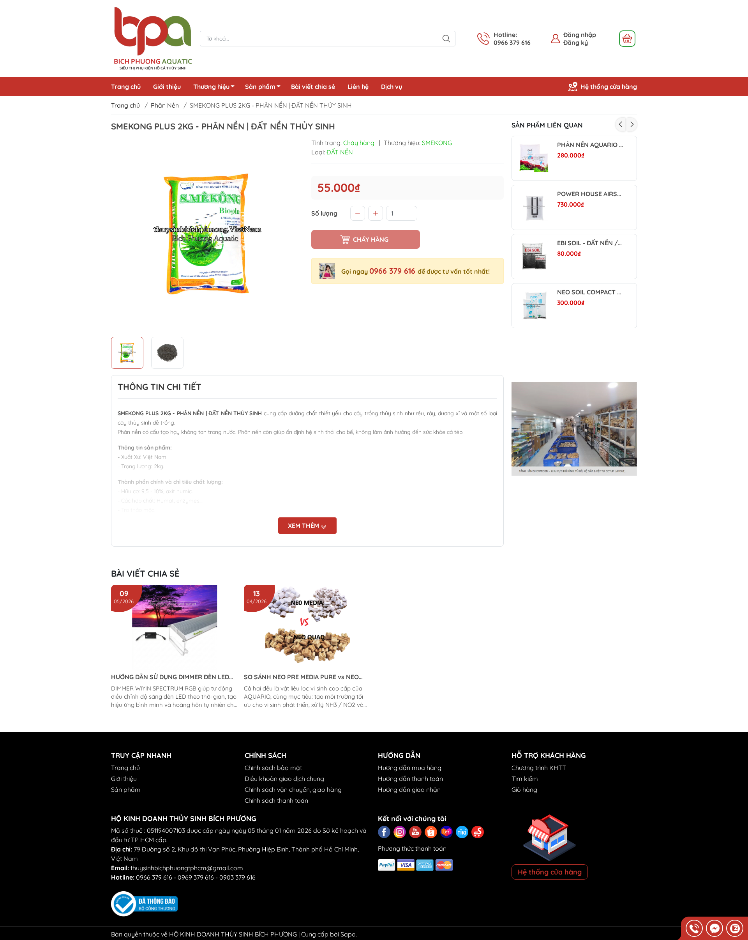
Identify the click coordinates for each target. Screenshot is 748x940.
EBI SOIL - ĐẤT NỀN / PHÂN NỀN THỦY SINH (590, 243)
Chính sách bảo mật (273, 768)
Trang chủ (126, 86)
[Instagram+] (399, 832)
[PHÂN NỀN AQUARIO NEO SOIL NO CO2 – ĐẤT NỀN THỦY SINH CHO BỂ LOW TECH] (534, 158)
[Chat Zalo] (734, 928)
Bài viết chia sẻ (313, 86)
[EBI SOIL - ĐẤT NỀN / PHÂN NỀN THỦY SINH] (534, 256)
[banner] (574, 429)
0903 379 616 (237, 877)
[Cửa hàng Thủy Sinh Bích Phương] (151, 38)
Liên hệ (358, 86)
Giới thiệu (167, 86)
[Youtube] (415, 832)
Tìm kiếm (525, 778)
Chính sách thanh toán (276, 800)
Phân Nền (165, 105)
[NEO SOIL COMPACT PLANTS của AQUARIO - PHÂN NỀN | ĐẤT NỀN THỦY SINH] (534, 306)
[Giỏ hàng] (627, 39)
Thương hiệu (211, 86)
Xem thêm (304, 525)
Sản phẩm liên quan (547, 125)
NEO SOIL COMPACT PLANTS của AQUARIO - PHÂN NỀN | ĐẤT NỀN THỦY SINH (590, 292)
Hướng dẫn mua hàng (409, 768)
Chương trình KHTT (539, 768)
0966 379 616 (393, 271)
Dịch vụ (391, 86)
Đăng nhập (579, 35)
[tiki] (462, 832)
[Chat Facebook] (714, 928)
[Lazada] (446, 832)
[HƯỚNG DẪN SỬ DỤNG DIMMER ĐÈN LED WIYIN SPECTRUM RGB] (174, 627)
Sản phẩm (260, 86)
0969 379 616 (196, 877)
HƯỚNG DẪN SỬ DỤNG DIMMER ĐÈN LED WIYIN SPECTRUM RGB (170, 677)
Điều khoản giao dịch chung (284, 778)
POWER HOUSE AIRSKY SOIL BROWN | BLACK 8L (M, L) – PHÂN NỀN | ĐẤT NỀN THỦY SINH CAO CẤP (590, 194)
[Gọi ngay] (694, 928)
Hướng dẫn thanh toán (410, 778)
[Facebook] (384, 832)
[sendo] (477, 832)
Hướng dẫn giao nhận (409, 789)
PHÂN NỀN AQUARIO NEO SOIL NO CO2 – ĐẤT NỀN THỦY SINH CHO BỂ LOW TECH (590, 145)
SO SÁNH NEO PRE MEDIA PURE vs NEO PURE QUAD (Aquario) (301, 677)
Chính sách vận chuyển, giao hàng (293, 789)
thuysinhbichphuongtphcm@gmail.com (187, 868)
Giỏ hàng (524, 789)
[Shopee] (431, 832)
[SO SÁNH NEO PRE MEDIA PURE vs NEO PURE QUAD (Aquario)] (307, 627)
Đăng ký (575, 42)
